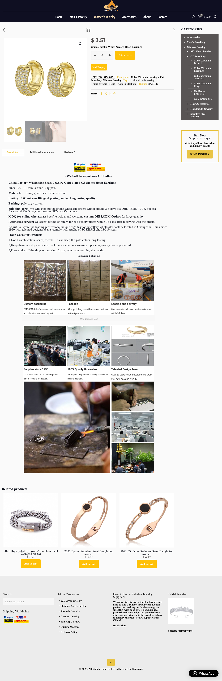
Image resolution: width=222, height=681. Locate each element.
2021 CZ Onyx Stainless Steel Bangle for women (147, 553)
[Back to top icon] (111, 662)
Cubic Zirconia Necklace (202, 77)
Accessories (193, 37)
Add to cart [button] (30, 563)
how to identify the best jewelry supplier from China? (137, 618)
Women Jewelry (112, 80)
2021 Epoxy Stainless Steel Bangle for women (88, 553)
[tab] (13, 152)
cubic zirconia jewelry (103, 84)
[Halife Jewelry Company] (111, 5)
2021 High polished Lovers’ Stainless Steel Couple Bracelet (31, 552)
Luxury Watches (70, 626)
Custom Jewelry (70, 616)
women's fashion (127, 84)
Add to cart (125, 55)
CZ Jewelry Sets (203, 98)
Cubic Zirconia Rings (202, 84)
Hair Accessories (200, 103)
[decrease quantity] (95, 55)
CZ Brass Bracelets (199, 92)
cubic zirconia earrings (143, 80)
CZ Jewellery (198, 56)
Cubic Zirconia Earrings (145, 77)
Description (13, 152)
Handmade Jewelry (201, 108)
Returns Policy (69, 632)
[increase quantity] (109, 55)
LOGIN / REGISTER (180, 631)
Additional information (42, 152)
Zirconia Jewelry (70, 611)
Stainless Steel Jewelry (198, 115)
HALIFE (153, 83)
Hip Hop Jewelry (70, 621)
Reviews (69, 152)
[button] (80, 43)
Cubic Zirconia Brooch (202, 62)
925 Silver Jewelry (201, 51)
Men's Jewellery (196, 42)
